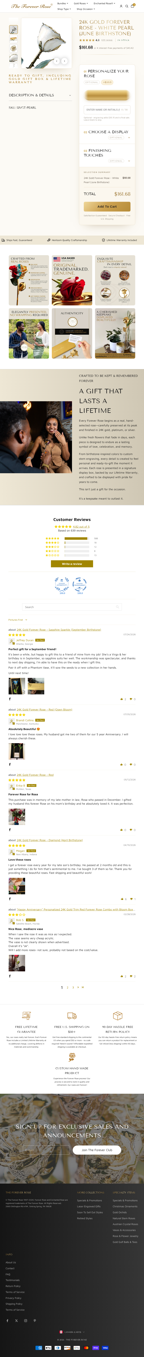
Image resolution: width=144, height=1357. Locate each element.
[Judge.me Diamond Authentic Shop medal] (62, 584)
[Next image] (64, 61)
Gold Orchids (120, 1212)
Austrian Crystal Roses (125, 1224)
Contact (10, 1268)
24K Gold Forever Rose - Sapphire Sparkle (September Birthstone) (59, 629)
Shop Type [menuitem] (63, 9)
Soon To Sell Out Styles (90, 1212)
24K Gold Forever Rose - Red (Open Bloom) (44, 709)
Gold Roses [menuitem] (80, 3)
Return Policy (13, 1286)
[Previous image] (57, 61)
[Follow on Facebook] (7, 1320)
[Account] (121, 6)
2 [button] (67, 987)
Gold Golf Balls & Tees (125, 1241)
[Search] (127, 6)
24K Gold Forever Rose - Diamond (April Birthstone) (50, 840)
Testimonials (13, 1280)
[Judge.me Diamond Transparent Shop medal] (80, 584)
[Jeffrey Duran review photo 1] (16, 686)
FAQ (8, 1274)
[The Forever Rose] (31, 6)
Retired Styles (85, 1218)
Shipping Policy (14, 1303)
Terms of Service (15, 1291)
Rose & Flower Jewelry (125, 1235)
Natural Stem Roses (124, 1218)
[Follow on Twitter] (16, 1320)
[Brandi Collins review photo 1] (16, 751)
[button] (107, 135)
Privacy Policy (13, 1297)
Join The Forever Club (97, 1150)
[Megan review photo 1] (16, 886)
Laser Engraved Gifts (89, 1206)
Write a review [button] (72, 563)
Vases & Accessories (124, 1230)
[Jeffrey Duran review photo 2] (36, 686)
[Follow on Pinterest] (35, 1320)
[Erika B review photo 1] (16, 816)
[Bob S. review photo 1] (16, 963)
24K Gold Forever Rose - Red (35, 774)
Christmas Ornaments (125, 1206)
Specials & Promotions (89, 1200)
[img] (16, 634)
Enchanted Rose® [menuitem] (103, 3)
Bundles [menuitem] (61, 3)
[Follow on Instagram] (25, 1320)
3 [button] (73, 987)
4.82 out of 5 (81, 526)
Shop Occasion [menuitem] (85, 9)
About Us (11, 1262)
